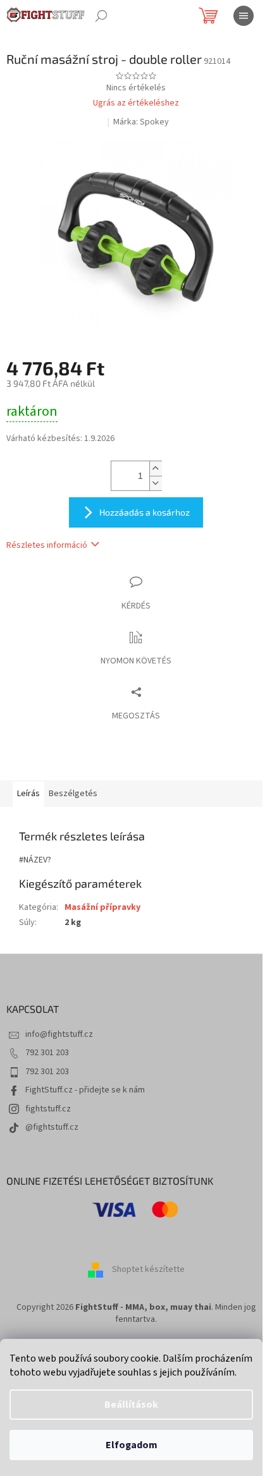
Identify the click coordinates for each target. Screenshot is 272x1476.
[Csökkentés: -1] (155, 483)
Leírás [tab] (28, 793)
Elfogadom (132, 1445)
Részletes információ (46, 545)
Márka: (141, 122)
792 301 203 (47, 1052)
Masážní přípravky (102, 907)
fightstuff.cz (48, 1109)
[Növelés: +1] (155, 468)
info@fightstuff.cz (59, 1034)
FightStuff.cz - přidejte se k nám (85, 1090)
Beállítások (131, 1405)
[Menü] (243, 15)
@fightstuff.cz (51, 1127)
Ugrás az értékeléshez (136, 103)
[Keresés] (101, 15)
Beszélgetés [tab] (73, 793)
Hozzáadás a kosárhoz (144, 512)
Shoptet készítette (148, 1269)
